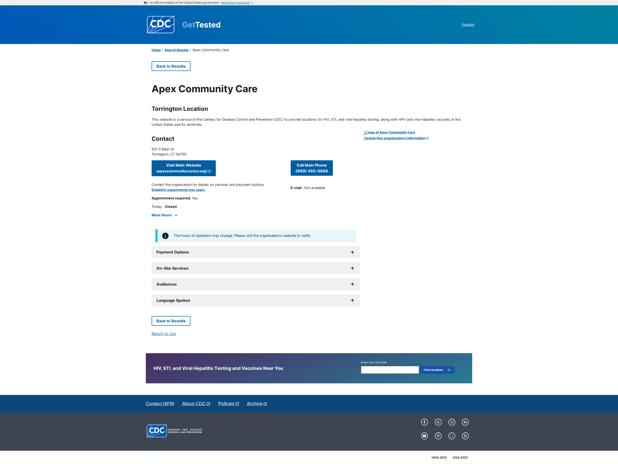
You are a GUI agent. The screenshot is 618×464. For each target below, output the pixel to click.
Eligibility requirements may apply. (179, 189)
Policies (226, 403)
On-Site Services (172, 268)
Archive (255, 403)
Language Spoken (173, 300)
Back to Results (171, 66)
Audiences (166, 284)
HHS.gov (439, 457)
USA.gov (460, 457)
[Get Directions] (415, 132)
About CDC (194, 403)
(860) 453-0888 (311, 168)
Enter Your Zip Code (374, 362)
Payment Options (172, 252)
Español (468, 25)
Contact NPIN (160, 403)
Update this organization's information (394, 138)
